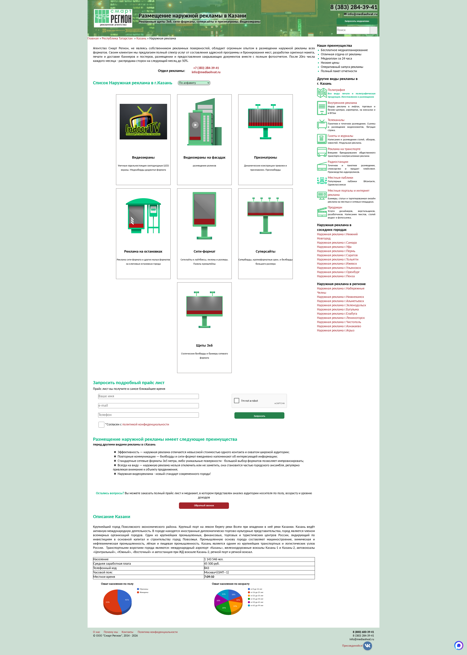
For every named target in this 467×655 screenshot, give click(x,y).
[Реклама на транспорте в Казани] (322, 156)
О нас (96, 632)
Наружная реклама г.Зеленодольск (341, 305)
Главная (93, 38)
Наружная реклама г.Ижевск (337, 264)
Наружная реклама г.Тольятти (337, 259)
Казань (141, 38)
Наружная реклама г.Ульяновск (339, 268)
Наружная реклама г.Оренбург (338, 272)
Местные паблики (340, 178)
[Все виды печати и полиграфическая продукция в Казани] (322, 97)
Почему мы (111, 632)
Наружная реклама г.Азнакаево (339, 326)
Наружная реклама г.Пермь (336, 251)
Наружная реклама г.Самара (337, 243)
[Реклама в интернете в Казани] (322, 199)
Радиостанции (338, 162)
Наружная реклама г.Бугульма (338, 309)
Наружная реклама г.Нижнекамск (340, 297)
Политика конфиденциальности (158, 632)
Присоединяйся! (352, 645)
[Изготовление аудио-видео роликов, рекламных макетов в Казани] (322, 216)
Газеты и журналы (340, 136)
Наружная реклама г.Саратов (337, 255)
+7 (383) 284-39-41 (206, 68)
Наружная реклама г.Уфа (334, 247)
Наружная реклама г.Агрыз (335, 330)
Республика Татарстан (117, 38)
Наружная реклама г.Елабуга (337, 314)
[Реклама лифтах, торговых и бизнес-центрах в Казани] (322, 114)
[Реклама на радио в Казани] (322, 170)
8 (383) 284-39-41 (363, 635)
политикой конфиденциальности (145, 425)
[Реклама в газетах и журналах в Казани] (322, 143)
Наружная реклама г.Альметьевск (340, 301)
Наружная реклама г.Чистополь (339, 322)
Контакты (127, 632)
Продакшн (335, 207)
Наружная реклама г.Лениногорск (341, 318)
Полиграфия (336, 90)
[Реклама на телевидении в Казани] (322, 128)
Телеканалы (336, 120)
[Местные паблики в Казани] (322, 185)
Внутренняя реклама (342, 103)
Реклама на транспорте (344, 149)
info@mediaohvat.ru (206, 72)
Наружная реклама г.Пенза (336, 276)
